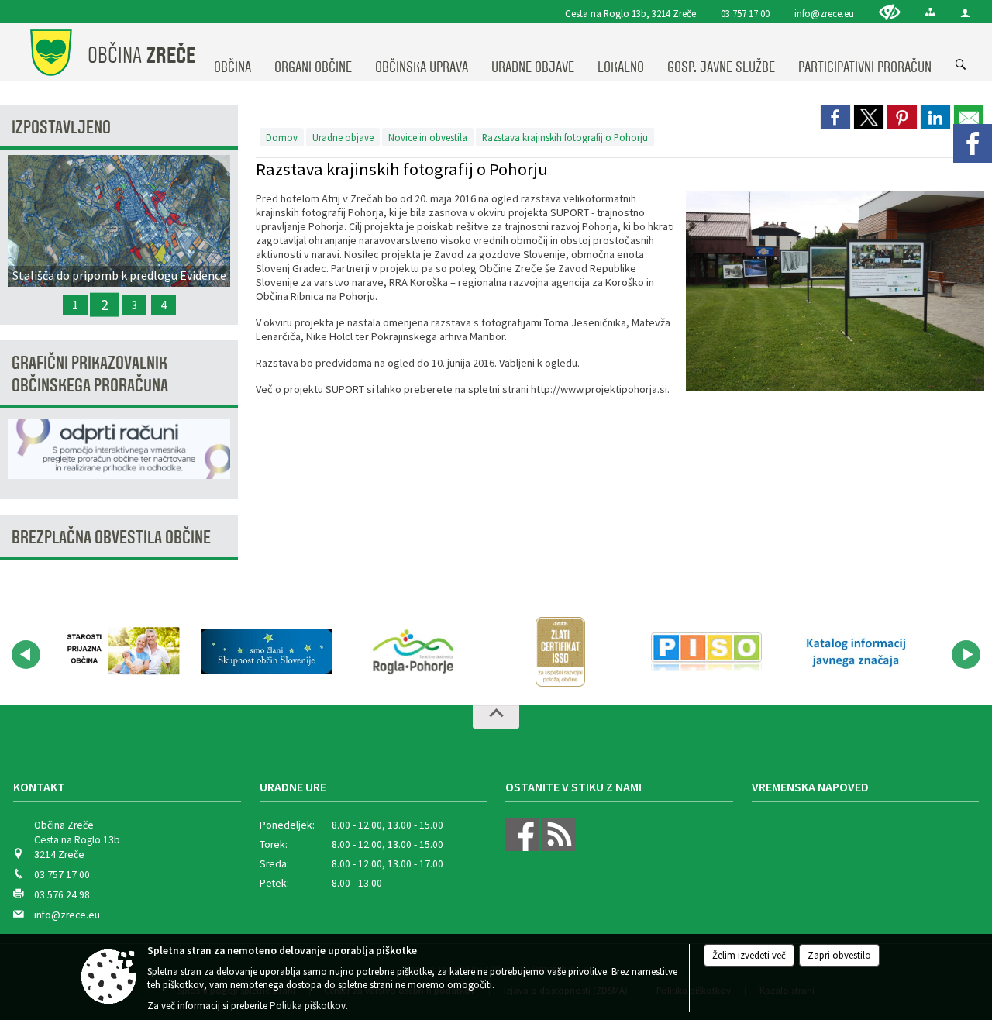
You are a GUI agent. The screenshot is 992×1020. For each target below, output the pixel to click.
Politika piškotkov (308, 1005)
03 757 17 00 (745, 13)
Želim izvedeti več (749, 955)
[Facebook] (972, 143)
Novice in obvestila (427, 137)
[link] (835, 117)
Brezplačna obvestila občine (111, 537)
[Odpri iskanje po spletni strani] (961, 65)
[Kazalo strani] (930, 12)
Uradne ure (293, 786)
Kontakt (39, 786)
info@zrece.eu (824, 13)
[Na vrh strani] (496, 717)
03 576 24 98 (62, 894)
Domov (282, 137)
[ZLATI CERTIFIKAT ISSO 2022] (560, 652)
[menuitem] (232, 52)
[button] (26, 654)
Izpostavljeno (61, 127)
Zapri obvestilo (839, 955)
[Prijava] (965, 13)
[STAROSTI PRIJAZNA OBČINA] (119, 652)
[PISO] (706, 652)
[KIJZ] (853, 652)
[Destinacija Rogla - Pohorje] (413, 652)
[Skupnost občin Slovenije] (266, 652)
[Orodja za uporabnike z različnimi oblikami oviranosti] (890, 12)
